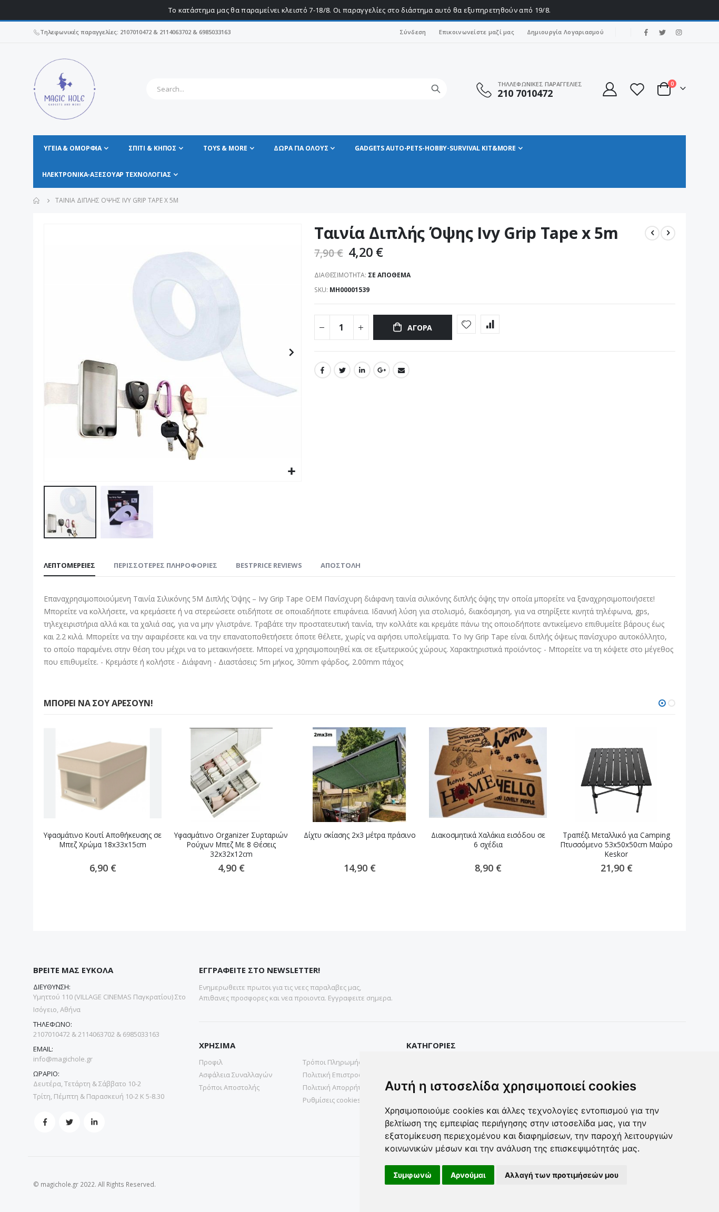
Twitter (342, 370)
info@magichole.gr (63, 1059)
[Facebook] (646, 32)
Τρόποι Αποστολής (229, 1087)
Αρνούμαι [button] (468, 1174)
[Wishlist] (636, 89)
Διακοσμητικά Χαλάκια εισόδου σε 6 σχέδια (488, 839)
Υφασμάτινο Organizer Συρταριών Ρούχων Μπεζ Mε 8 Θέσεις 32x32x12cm (231, 844)
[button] (292, 472)
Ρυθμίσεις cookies (332, 1100)
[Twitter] (662, 32)
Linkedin (94, 1122)
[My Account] (609, 89)
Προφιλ (211, 1062)
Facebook (322, 370)
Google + (381, 370)
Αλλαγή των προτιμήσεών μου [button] (561, 1174)
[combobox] (296, 88)
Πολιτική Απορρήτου (336, 1087)
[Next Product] (668, 233)
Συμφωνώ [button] (412, 1174)
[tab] (69, 565)
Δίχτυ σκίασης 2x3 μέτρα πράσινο (360, 835)
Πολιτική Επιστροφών (338, 1074)
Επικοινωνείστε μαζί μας (476, 32)
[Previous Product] (652, 233)
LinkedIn (362, 370)
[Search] (436, 88)
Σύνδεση (413, 32)
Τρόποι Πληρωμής (332, 1062)
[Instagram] (678, 32)
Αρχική (37, 200)
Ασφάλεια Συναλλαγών (235, 1074)
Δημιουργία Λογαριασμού (565, 32)
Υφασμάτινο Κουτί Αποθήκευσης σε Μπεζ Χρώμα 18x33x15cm (103, 839)
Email (401, 370)
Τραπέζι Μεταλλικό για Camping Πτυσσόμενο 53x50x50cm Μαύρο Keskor (617, 844)
